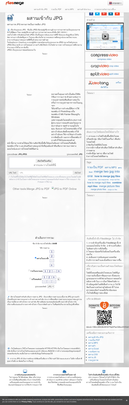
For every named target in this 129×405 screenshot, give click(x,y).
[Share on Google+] (104, 13)
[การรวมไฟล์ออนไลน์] (14, 3)
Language (116, 3)
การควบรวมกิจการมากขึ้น (104, 9)
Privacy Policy (27, 401)
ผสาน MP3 (69, 9)
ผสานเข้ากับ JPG (40, 9)
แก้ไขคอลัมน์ (36, 279)
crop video (114, 65)
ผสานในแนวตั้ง (43, 258)
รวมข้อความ (94, 351)
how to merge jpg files (107, 176)
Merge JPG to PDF (38, 189)
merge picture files (109, 186)
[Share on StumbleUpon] (117, 13)
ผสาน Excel (93, 348)
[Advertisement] (45, 73)
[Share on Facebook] (91, 13)
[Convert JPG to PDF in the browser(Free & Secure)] (64, 189)
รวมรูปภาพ (93, 360)
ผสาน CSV (93, 354)
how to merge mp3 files (99, 182)
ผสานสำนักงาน (83, 9)
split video (114, 73)
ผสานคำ (92, 345)
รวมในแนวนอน (36, 271)
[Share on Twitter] (97, 13)
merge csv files (112, 189)
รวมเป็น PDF (56, 9)
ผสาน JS (92, 357)
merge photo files (98, 189)
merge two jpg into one (103, 173)
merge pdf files (92, 179)
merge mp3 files (115, 179)
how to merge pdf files (103, 179)
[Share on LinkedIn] (110, 13)
